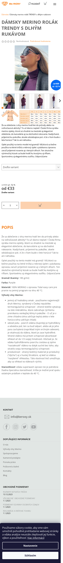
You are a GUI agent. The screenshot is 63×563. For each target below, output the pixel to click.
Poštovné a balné (11, 466)
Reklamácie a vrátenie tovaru (17, 511)
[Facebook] (6, 426)
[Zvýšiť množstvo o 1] (4, 205)
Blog (5, 475)
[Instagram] (15, 426)
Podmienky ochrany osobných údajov (21, 505)
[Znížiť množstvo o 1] (17, 205)
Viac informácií (35, 538)
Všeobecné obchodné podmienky (19, 498)
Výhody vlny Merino (12, 449)
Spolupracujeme (10, 453)
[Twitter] (24, 426)
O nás (5, 444)
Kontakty (7, 470)
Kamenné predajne (11, 457)
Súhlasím (30, 555)
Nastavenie (30, 545)
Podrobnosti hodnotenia (40, 41)
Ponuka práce (9, 462)
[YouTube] (33, 426)
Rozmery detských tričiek (15, 492)
